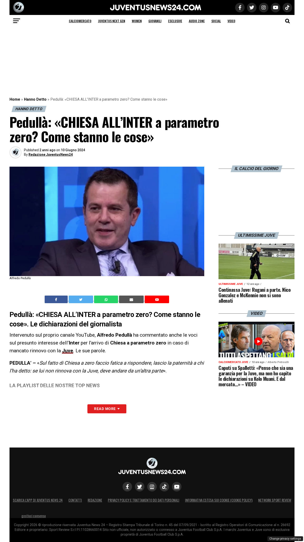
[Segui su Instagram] (152, 486)
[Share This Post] (106, 299)
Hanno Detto (35, 99)
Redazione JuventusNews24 (50, 154)
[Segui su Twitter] (139, 486)
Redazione (95, 500)
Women (137, 20)
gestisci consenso (33, 515)
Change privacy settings (285, 538)
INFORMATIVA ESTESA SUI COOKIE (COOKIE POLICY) (218, 500)
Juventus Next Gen (111, 20)
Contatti (75, 500)
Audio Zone (197, 20)
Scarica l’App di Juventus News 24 (38, 500)
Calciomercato (80, 20)
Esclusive (175, 20)
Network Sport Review (274, 500)
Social (216, 20)
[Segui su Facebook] (127, 486)
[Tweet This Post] (81, 299)
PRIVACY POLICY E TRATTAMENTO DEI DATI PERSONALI (143, 500)
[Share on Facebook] (57, 299)
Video (231, 20)
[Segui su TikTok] (164, 486)
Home (15, 99)
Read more (105, 409)
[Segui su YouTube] (176, 486)
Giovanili (155, 20)
